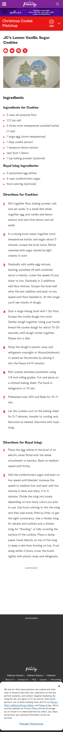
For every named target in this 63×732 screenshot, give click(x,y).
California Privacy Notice (22, 705)
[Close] (59, 686)
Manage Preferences (31, 724)
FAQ (34, 680)
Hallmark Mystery (35, 676)
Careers (43, 680)
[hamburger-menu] (4, 4)
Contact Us (23, 680)
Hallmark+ (51, 676)
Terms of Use (45, 705)
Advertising (56, 680)
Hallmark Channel (15, 676)
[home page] (30, 4)
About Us (9, 680)
